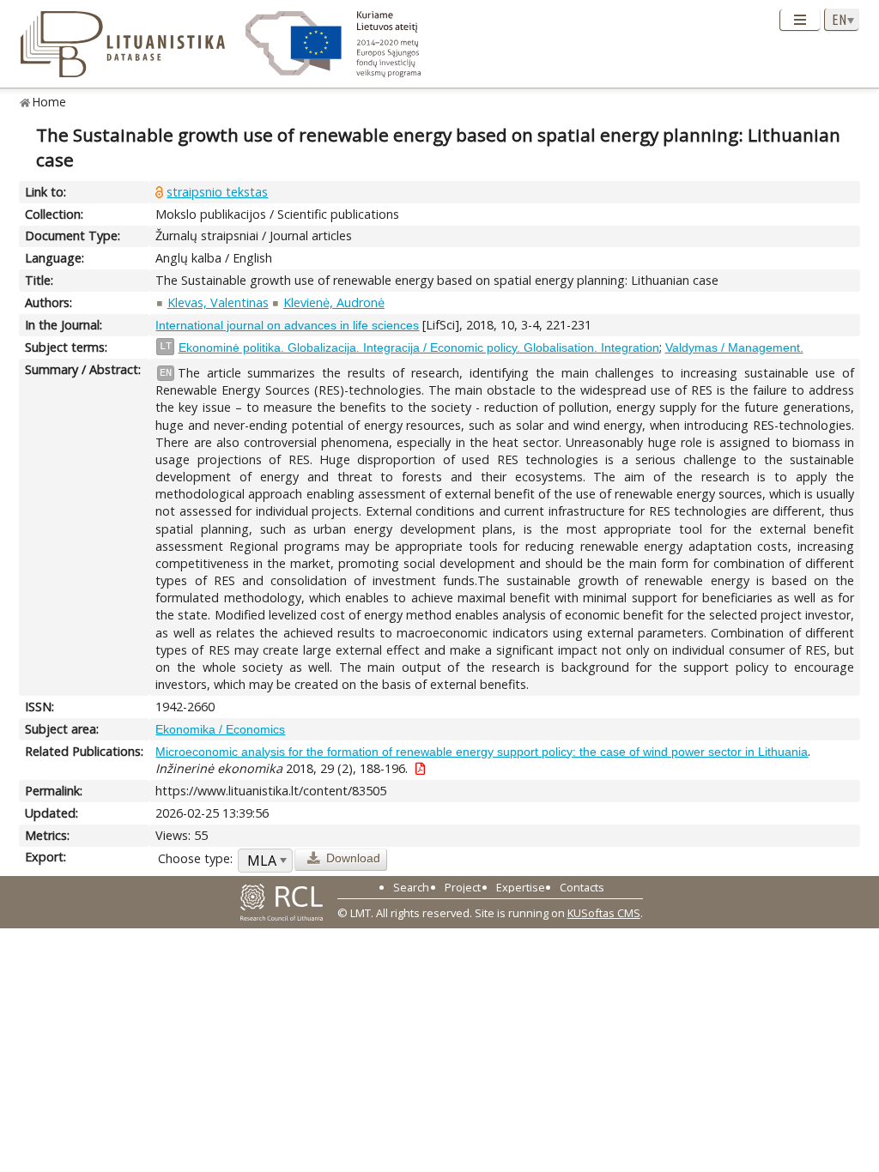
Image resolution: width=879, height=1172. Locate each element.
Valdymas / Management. (734, 347)
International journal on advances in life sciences (287, 325)
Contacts (582, 887)
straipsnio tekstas (217, 192)
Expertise (520, 887)
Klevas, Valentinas (218, 302)
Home (49, 102)
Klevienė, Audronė (334, 302)
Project (463, 887)
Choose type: (195, 858)
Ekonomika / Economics (220, 729)
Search (411, 887)
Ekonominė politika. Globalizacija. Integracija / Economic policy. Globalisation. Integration (419, 347)
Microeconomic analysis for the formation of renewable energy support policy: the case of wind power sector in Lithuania (481, 751)
